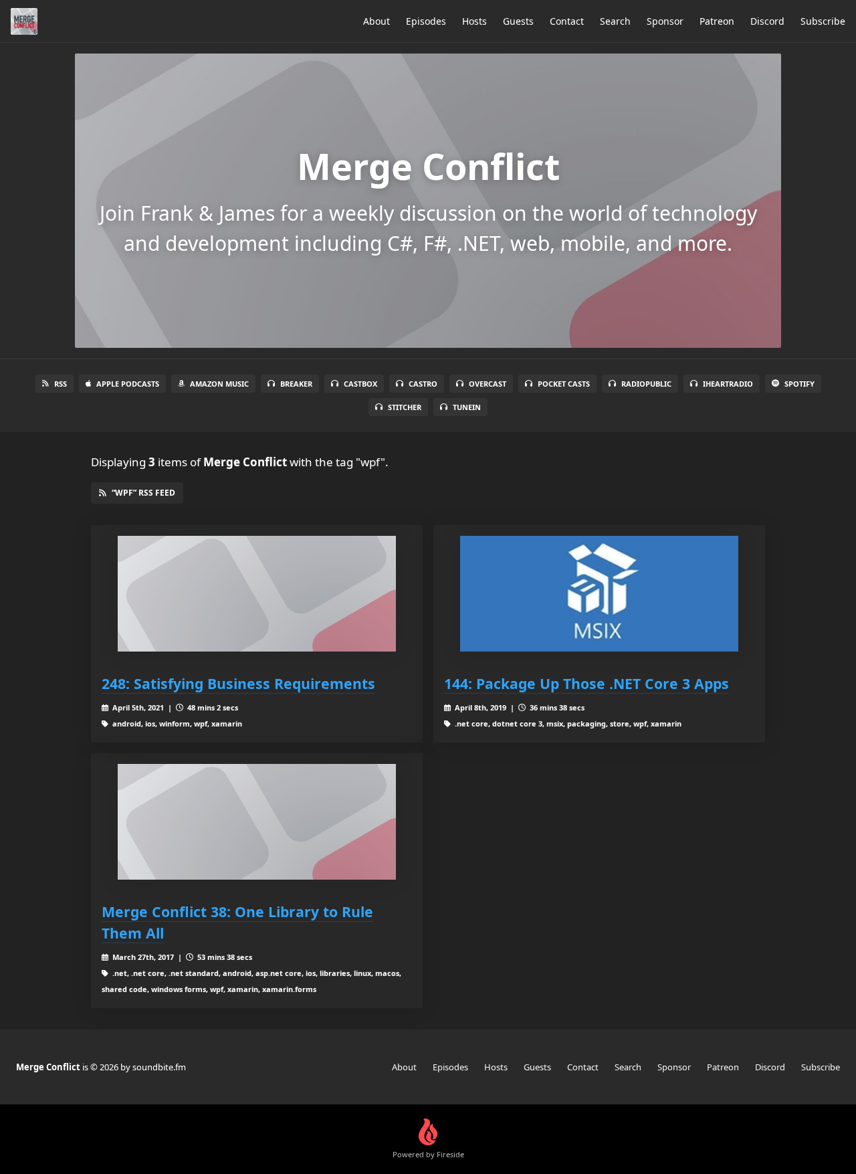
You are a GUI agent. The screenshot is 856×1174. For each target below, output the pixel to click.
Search (615, 21)
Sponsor (665, 21)
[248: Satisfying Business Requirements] (257, 594)
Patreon (717, 21)
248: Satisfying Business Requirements (238, 683)
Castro (423, 384)
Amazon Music (219, 384)
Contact (567, 21)
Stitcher (404, 407)
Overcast (487, 384)
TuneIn (467, 407)
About (376, 21)
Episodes (426, 21)
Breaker (296, 384)
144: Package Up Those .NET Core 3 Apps (586, 683)
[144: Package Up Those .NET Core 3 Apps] (599, 594)
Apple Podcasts (127, 384)
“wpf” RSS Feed (143, 492)
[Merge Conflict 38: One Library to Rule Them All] (257, 822)
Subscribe (822, 21)
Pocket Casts (564, 384)
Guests (518, 21)
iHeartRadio (728, 384)
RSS (60, 384)
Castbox (360, 384)
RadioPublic (646, 384)
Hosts (474, 21)
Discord (767, 21)
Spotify (799, 384)
